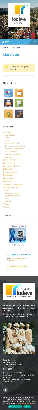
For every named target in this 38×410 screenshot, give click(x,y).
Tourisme (6, 204)
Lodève (19, 29)
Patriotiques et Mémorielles (14, 149)
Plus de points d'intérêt (17, 266)
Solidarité (8, 201)
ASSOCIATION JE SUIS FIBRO (18, 254)
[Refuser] (35, 402)
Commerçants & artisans (12, 166)
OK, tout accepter (15, 407)
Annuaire (16, 48)
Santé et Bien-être (11, 151)
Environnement (8, 175)
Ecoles (7, 190)
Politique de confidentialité (26, 403)
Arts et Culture (10, 135)
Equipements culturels (12, 193)
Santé (7, 198)
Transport (6, 207)
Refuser (27, 407)
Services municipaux (10, 187)
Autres (7, 138)
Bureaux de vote (9, 163)
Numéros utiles (8, 178)
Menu (7, 42)
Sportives (8, 157)
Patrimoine (7, 181)
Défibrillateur (8, 169)
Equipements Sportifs (12, 196)
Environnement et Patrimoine (15, 146)
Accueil (6, 48)
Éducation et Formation (13, 143)
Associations (8, 132)
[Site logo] (19, 26)
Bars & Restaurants (10, 160)
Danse (7, 140)
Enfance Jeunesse (10, 172)
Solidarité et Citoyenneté (13, 154)
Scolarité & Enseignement (12, 184)
